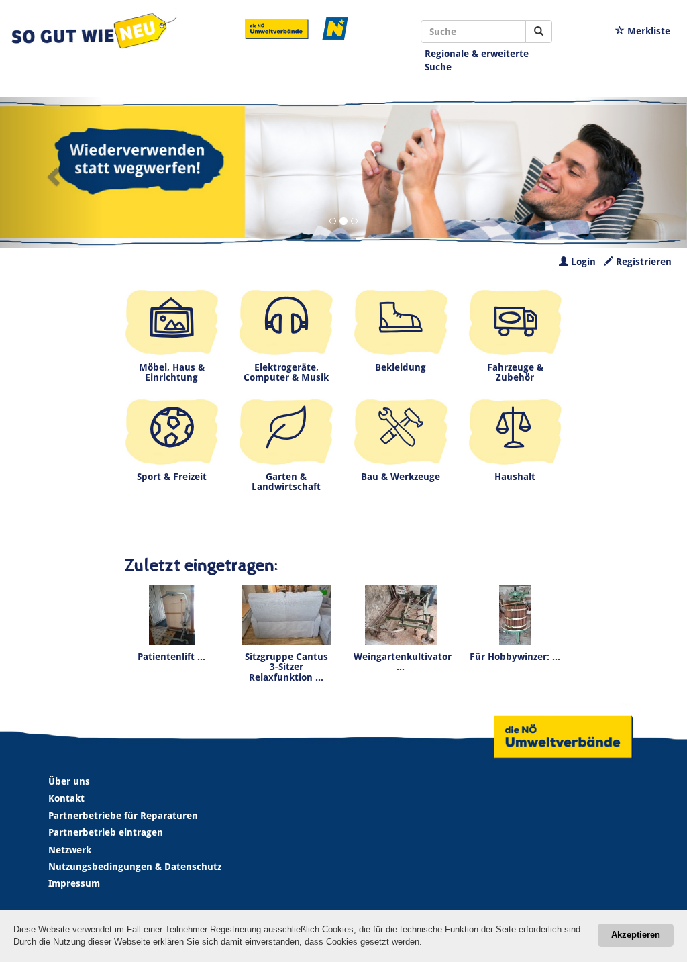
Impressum (74, 883)
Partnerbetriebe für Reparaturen (123, 815)
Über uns (69, 781)
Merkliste (647, 31)
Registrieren (642, 261)
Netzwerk (69, 850)
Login (582, 261)
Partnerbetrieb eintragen (105, 832)
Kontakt (66, 798)
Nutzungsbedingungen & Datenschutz (134, 866)
